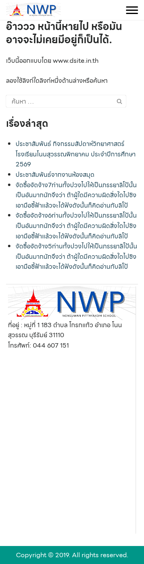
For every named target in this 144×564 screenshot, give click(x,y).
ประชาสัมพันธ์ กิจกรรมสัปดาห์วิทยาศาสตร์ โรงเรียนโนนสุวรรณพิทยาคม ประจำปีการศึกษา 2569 (76, 154)
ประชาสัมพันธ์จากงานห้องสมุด (55, 175)
